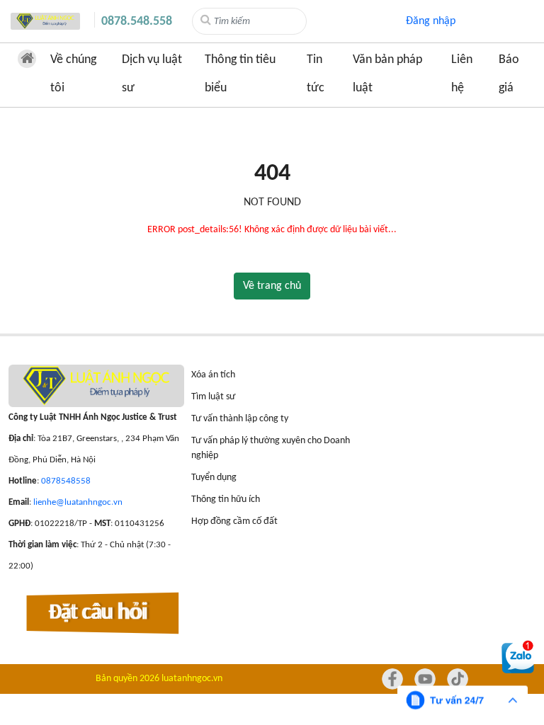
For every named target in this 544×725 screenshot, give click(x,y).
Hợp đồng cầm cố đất (234, 521)
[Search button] (206, 20)
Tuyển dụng (214, 477)
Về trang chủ (272, 286)
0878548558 (66, 481)
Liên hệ (461, 74)
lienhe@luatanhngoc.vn (78, 502)
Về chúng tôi (73, 74)
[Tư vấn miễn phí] (463, 700)
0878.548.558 (136, 21)
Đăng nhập (430, 21)
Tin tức (315, 74)
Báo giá (509, 74)
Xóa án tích (213, 375)
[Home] (45, 21)
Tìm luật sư (213, 397)
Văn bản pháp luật (387, 74)
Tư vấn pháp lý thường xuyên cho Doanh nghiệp (270, 448)
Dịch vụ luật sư (152, 74)
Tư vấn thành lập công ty (239, 418)
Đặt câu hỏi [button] (98, 614)
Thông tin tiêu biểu (240, 74)
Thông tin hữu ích (225, 499)
